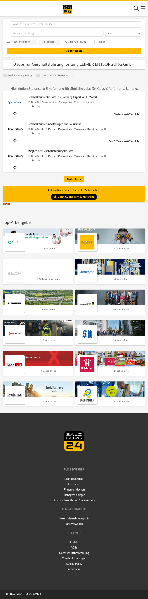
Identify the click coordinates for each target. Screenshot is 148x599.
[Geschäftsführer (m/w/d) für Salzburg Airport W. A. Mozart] (15, 102)
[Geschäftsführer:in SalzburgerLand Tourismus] (15, 129)
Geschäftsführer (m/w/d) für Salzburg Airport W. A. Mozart (62, 97)
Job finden (74, 484)
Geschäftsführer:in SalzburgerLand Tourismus (54, 124)
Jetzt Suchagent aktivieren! (76, 196)
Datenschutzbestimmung (74, 553)
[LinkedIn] (78, 458)
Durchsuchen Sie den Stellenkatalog (74, 500)
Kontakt (74, 542)
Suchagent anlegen (74, 495)
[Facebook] (72, 458)
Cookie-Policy (74, 564)
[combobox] (76, 24)
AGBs (74, 547)
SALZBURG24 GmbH (28, 594)
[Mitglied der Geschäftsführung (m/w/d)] (15, 156)
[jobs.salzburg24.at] (67, 8)
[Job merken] (15, 113)
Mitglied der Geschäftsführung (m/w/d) (51, 151)
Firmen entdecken (74, 489)
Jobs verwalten (74, 524)
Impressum (74, 569)
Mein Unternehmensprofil (74, 518)
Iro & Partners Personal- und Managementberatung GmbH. (74, 129)
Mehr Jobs (74, 179)
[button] (9, 42)
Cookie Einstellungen (74, 558)
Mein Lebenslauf (74, 479)
